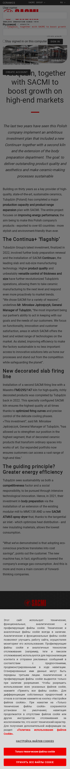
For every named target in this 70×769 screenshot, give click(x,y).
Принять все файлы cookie (35, 762)
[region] (35, 689)
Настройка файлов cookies (35, 741)
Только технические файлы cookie (35, 751)
